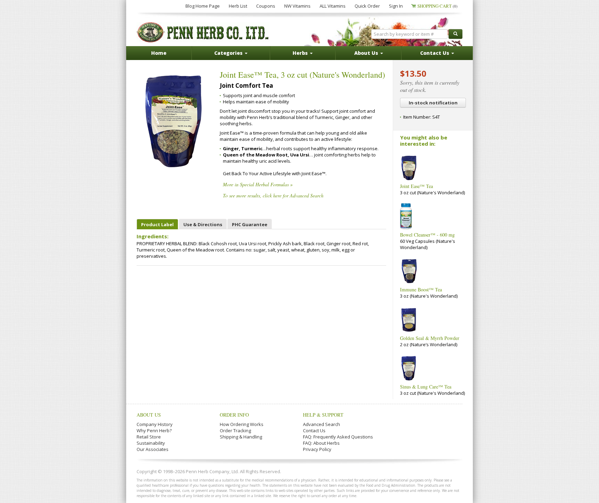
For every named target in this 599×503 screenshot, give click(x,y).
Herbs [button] (301, 53)
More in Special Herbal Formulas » (258, 184)
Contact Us (314, 430)
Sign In (396, 6)
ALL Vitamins (333, 6)
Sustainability (151, 443)
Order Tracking (235, 430)
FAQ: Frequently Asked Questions (338, 437)
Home (158, 53)
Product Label (157, 224)
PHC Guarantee (249, 224)
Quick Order (367, 6)
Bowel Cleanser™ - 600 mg (427, 234)
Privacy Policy (317, 449)
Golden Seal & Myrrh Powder (429, 338)
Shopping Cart (437, 6)
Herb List (238, 6)
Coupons (265, 6)
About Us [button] (367, 53)
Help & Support (323, 414)
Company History (155, 424)
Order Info (234, 414)
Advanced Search (321, 424)
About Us (149, 414)
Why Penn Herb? (154, 430)
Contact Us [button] (435, 53)
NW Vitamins (297, 6)
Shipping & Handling (241, 437)
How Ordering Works (241, 424)
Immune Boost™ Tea (421, 289)
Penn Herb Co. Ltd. (203, 32)
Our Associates (152, 449)
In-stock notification (433, 103)
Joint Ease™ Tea (416, 186)
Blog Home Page (202, 6)
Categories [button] (229, 53)
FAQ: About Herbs (321, 443)
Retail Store (149, 437)
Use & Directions (202, 224)
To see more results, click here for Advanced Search (273, 195)
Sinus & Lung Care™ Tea (425, 386)
